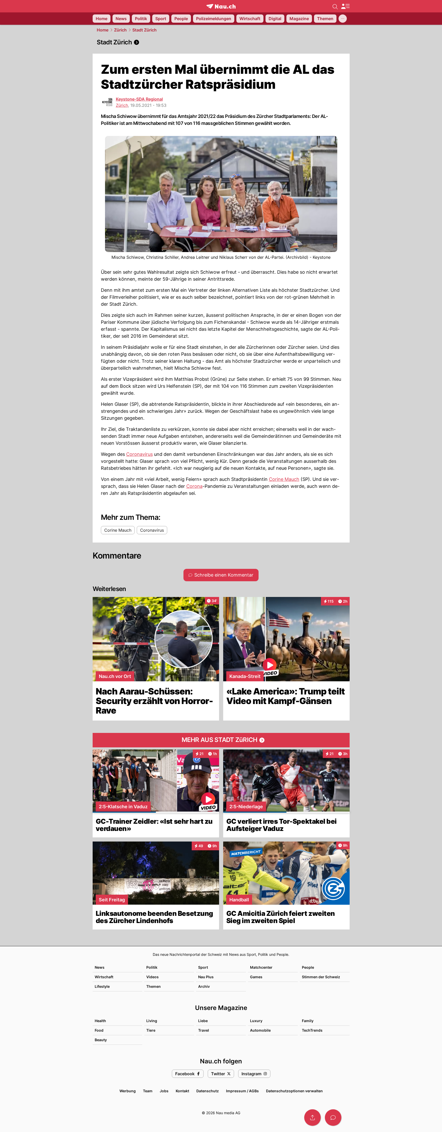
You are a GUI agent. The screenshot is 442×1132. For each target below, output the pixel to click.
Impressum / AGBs (242, 1091)
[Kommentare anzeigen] (333, 1117)
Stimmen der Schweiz (321, 977)
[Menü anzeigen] (345, 6)
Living (151, 1020)
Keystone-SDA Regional (139, 99)
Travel (203, 1030)
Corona (194, 486)
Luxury (256, 1020)
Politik (151, 967)
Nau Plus (206, 977)
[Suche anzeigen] (335, 6)
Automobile (260, 1030)
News (100, 967)
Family (308, 1020)
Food (99, 1030)
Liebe (203, 1020)
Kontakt (182, 1091)
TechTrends (312, 1030)
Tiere (150, 1030)
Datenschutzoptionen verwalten (294, 1091)
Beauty (101, 1040)
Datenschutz (207, 1091)
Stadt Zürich (144, 30)
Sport (203, 967)
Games (256, 977)
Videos (152, 977)
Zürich (120, 30)
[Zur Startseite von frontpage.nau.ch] (221, 6)
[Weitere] (343, 18)
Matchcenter (261, 967)
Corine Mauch (284, 479)
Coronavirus (139, 454)
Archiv (204, 986)
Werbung (127, 1091)
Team (147, 1091)
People (308, 967)
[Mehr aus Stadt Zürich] (221, 740)
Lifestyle (102, 986)
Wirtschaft (104, 977)
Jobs (164, 1091)
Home (102, 30)
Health (100, 1020)
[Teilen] (312, 1117)
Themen (153, 986)
